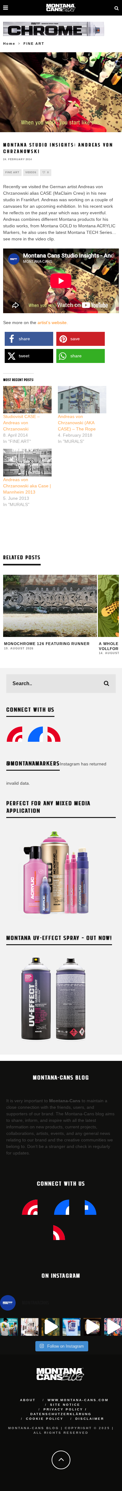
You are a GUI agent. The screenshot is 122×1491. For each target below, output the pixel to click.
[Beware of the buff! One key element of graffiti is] (30, 1327)
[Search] (116, 8)
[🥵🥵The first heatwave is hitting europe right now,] (92, 1327)
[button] (29, 339)
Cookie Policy (45, 1418)
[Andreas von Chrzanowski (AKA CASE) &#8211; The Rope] (82, 400)
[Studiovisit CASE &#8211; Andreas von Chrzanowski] (27, 400)
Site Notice (65, 1404)
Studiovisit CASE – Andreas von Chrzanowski (21, 422)
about (28, 1400)
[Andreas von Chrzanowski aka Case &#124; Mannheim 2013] (27, 462)
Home (9, 43)
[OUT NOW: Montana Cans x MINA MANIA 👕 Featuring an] (9, 1327)
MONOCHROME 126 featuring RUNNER (47, 644)
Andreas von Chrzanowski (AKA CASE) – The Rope (77, 422)
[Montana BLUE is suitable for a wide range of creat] (113, 1327)
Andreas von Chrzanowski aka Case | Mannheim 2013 (27, 486)
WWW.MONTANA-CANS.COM (78, 1400)
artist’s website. (53, 322)
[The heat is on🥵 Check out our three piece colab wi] (71, 1327)
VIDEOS (30, 172)
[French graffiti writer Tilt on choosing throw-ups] (50, 1327)
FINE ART (12, 172)
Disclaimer (89, 1418)
